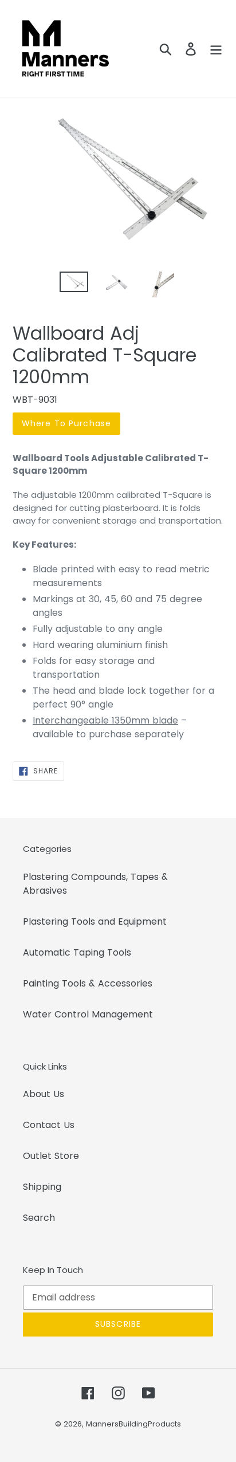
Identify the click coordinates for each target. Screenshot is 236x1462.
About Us (43, 1094)
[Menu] (216, 48)
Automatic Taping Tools (77, 952)
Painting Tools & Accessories (87, 983)
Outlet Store (51, 1155)
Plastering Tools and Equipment (95, 921)
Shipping (42, 1186)
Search (39, 1217)
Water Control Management (88, 1014)
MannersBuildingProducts (133, 1423)
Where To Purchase (66, 423)
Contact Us (48, 1124)
